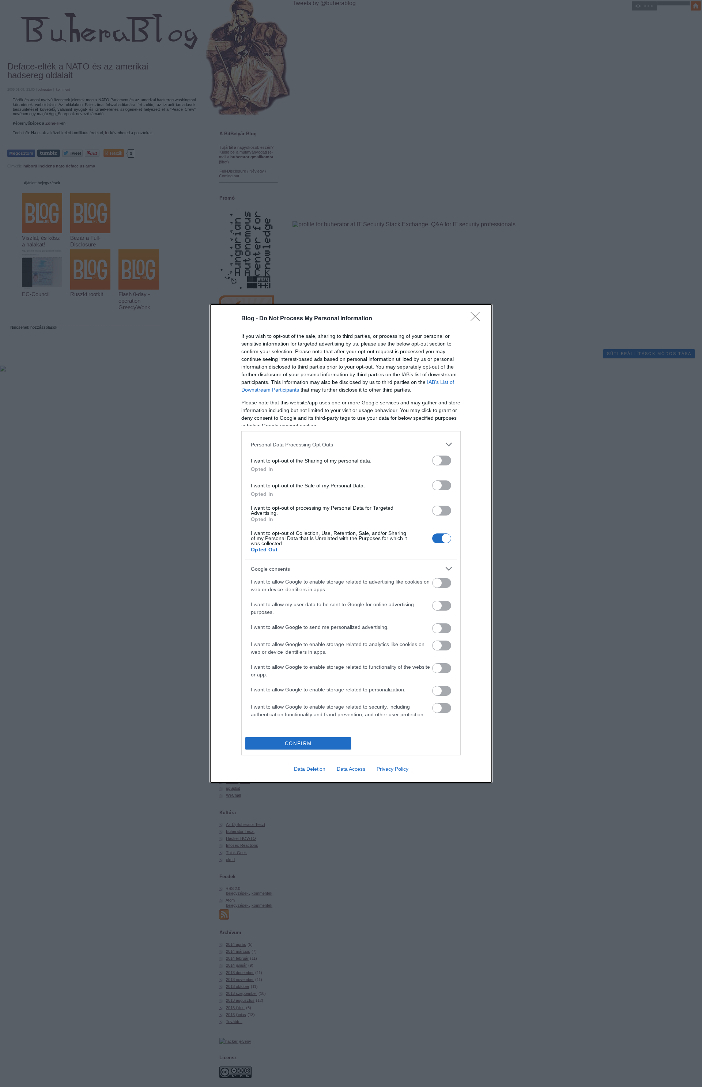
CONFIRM (298, 743)
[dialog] (351, 543)
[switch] (441, 460)
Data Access (351, 769)
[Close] (477, 319)
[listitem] (351, 444)
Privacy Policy (392, 769)
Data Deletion (309, 769)
